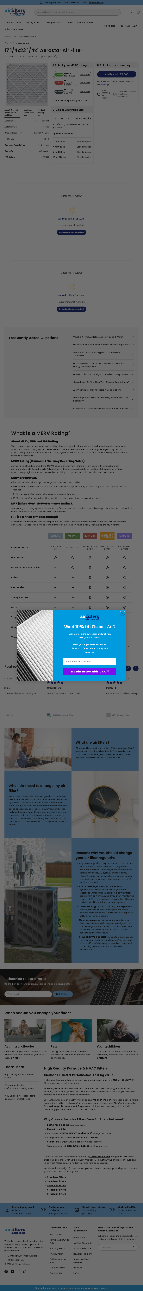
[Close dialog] (122, 613)
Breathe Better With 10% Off (90, 671)
